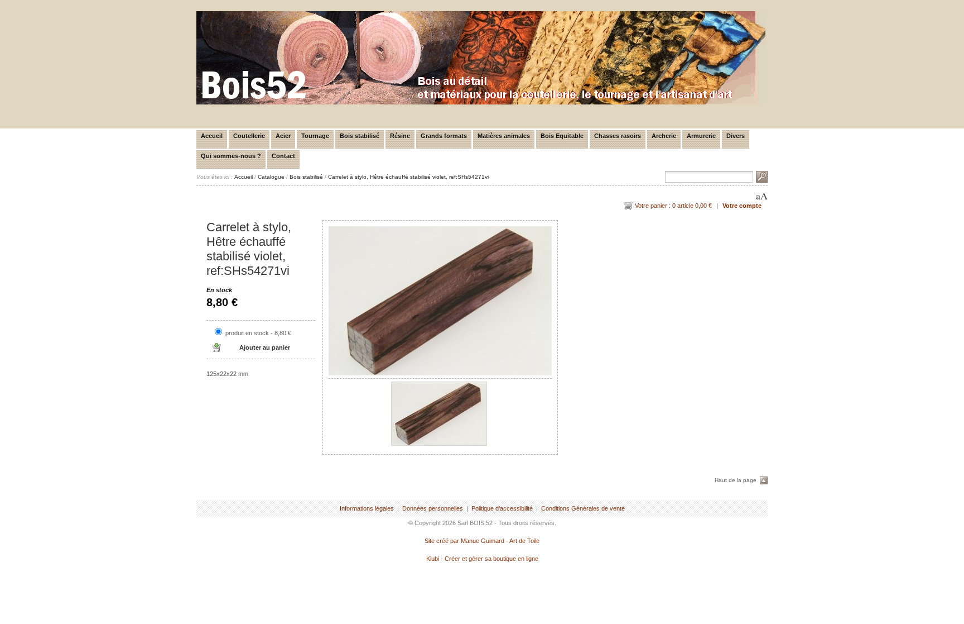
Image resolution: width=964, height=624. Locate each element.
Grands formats (444, 135)
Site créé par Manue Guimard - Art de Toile (482, 540)
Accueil (212, 135)
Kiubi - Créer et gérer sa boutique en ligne (482, 558)
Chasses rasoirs (617, 135)
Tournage (315, 135)
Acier (283, 135)
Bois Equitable (562, 135)
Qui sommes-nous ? (231, 156)
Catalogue (271, 177)
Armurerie (701, 135)
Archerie (664, 135)
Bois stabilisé (359, 135)
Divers (735, 135)
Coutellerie (249, 135)
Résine (400, 135)
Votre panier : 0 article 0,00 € (673, 205)
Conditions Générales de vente (583, 508)
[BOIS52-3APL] (480, 102)
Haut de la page (735, 480)
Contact (283, 156)
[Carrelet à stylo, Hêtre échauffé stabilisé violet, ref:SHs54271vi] (440, 300)
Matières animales (504, 135)
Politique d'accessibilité (502, 508)
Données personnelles (432, 508)
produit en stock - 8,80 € (258, 333)
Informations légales (367, 508)
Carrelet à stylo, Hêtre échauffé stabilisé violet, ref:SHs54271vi (408, 177)
